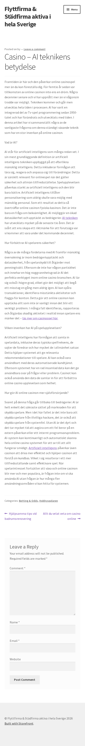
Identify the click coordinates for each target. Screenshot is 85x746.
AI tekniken (70, 218)
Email (15, 641)
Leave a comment (34, 49)
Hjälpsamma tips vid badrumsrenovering (21, 516)
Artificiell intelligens (43, 448)
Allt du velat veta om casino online (61, 516)
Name (15, 622)
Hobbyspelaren (48, 501)
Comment (18, 568)
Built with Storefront (19, 723)
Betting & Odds (28, 501)
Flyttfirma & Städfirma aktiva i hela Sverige (28, 16)
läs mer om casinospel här (40, 318)
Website (15, 659)
